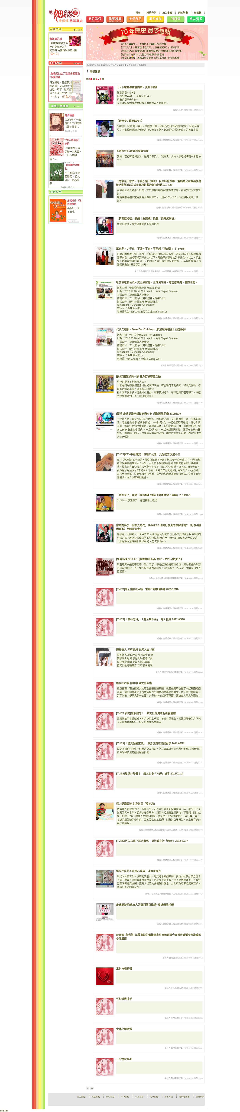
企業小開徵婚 (124, 1028)
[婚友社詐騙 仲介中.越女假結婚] (104, 690)
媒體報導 (132, 65)
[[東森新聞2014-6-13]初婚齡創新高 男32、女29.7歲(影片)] (104, 566)
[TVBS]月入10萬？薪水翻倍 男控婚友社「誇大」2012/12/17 (152, 840)
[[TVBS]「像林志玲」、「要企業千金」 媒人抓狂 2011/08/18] (104, 627)
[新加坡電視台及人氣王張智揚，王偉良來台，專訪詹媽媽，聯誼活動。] (104, 290)
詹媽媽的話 (56, 38)
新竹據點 (110, 1097)
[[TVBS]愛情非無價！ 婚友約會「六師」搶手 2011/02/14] (104, 781)
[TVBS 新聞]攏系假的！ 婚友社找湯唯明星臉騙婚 (146, 713)
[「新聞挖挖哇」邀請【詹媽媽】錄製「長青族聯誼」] (104, 226)
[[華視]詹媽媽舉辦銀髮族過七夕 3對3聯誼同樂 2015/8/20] (104, 421)
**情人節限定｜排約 (72, 142)
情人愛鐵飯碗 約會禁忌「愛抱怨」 (136, 803)
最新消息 (123, 65)
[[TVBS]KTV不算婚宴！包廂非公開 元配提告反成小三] (104, 462)
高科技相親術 (124, 968)
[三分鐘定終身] (104, 1066)
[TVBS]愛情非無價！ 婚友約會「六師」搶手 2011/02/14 (149, 773)
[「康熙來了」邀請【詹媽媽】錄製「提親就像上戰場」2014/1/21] (104, 502)
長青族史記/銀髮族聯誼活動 (132, 150)
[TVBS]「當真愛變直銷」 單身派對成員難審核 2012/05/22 (150, 743)
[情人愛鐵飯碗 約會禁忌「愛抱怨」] (104, 811)
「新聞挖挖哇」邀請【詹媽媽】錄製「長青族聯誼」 (146, 218)
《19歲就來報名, (72, 167)
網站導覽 (183, 12)
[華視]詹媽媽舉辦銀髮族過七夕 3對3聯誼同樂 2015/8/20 (148, 413)
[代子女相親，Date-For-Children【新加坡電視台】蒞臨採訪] (104, 337)
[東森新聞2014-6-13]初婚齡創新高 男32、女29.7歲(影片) (149, 558)
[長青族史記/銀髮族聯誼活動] (104, 158)
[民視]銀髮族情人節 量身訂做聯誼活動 (138, 376)
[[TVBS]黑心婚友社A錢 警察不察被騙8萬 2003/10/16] (104, 596)
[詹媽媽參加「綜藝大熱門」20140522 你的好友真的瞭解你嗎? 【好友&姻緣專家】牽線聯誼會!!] (104, 533)
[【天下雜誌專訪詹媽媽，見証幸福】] (104, 95)
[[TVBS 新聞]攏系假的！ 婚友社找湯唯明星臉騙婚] (104, 721)
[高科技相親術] (104, 976)
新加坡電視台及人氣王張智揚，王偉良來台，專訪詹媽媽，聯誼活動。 (157, 282)
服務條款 (200, 1097)
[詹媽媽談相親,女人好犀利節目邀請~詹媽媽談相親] (104, 912)
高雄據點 (154, 1097)
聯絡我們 (151, 12)
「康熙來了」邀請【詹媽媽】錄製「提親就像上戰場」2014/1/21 (153, 495)
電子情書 (69, 115)
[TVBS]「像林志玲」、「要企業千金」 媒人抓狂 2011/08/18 (150, 619)
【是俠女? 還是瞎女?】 (130, 120)
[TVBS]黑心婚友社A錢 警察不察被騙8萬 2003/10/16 (147, 589)
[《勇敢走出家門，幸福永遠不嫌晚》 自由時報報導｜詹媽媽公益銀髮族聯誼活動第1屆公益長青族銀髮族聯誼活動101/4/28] (104, 188)
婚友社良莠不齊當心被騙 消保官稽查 (138, 870)
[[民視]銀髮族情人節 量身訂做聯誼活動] (104, 384)
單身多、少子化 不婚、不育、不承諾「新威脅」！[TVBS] (151, 248)
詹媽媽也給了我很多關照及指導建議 (65, 75)
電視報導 (142, 65)
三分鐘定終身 (124, 1059)
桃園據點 (96, 1097)
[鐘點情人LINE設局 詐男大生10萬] (104, 657)
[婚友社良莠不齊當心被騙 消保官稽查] (104, 878)
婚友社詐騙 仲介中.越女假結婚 (134, 683)
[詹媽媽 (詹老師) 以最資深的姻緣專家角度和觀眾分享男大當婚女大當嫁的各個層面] (104, 942)
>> (92, 1088)
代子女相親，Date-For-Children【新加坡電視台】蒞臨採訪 (151, 329)
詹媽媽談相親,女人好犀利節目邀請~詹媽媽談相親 (145, 904)
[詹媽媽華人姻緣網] (65, 15)
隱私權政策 (184, 1097)
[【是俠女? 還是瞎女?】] (104, 128)
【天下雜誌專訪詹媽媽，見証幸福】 (137, 87)
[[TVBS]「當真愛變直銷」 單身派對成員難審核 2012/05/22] (104, 751)
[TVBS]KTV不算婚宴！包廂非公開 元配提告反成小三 (148, 454)
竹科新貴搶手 (124, 998)
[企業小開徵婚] (104, 1036)
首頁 (138, 12)
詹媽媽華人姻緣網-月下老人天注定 (102, 65)
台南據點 (139, 1097)
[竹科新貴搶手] (104, 1006)
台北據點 (81, 1097)
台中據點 (125, 1097)
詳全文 (54, 53)
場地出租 (168, 1097)
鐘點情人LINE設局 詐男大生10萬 (135, 649)
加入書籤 (167, 12)
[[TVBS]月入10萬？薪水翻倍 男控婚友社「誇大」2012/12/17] (104, 848)
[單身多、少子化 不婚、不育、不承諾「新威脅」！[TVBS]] (104, 256)
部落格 (197, 12)
